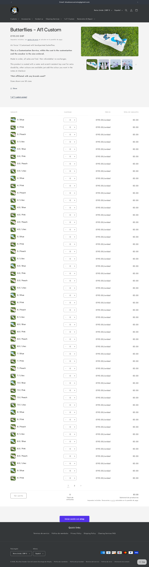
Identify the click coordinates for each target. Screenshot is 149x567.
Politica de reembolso (60, 533)
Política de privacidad (76, 561)
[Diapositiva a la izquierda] (83, 64)
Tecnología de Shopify (45, 562)
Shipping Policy (90, 533)
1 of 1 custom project (18, 97)
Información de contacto (121, 561)
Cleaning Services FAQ (107, 533)
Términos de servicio (41, 533)
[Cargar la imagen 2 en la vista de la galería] (103, 64)
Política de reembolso (61, 561)
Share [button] (15, 88)
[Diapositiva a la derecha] (136, 64)
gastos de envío (33, 40)
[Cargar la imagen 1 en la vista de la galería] (92, 64)
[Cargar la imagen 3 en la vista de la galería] (115, 64)
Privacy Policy (76, 533)
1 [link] (68, 485)
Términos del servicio (92, 561)
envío (113, 500)
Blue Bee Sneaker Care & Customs (27, 562)
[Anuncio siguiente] (137, 2)
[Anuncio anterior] (11, 2)
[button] (14, 18)
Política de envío (107, 561)
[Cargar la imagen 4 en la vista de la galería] (127, 64)
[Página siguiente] (80, 485)
